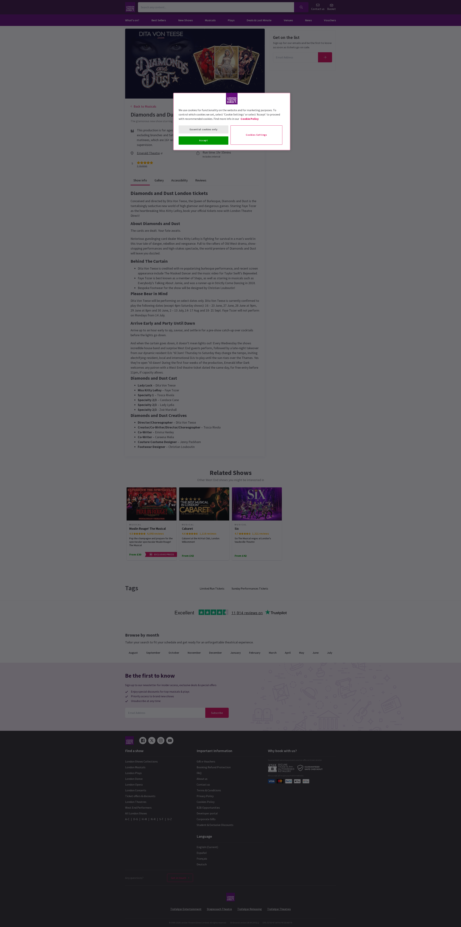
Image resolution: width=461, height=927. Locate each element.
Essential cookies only (203, 129)
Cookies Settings (256, 134)
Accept (203, 140)
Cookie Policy (250, 119)
